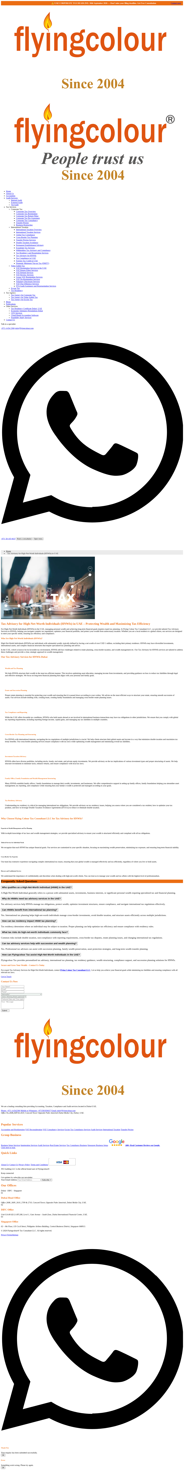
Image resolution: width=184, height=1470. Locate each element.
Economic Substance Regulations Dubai (27, 311)
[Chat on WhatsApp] (92, 1443)
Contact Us (10, 320)
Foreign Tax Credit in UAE (27, 261)
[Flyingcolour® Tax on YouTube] (21, 1117)
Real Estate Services (58, 1145)
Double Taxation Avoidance (27, 243)
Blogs (8, 302)
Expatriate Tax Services (25, 248)
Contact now (176, 3)
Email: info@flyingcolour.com (63, 1111)
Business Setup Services (10, 1145)
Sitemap (15, 1235)
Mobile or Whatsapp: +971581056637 (36, 1111)
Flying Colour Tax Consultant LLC (75, 970)
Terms (9, 1235)
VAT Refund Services (24, 273)
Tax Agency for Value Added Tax (24, 297)
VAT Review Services (25, 275)
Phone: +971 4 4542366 (10, 1111)
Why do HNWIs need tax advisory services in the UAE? (31, 898)
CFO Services (16, 313)
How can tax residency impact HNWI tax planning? (29, 921)
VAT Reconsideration (33, 1130)
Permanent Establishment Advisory (30, 245)
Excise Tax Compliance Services (77, 1130)
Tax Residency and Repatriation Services (32, 253)
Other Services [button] (12, 306)
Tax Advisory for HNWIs (26, 256)
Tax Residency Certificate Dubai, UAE (26, 308)
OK (3, 1455)
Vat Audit (15, 205)
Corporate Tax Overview (26, 211)
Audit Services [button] (12, 198)
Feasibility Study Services (21, 317)
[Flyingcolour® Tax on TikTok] (28, 1117)
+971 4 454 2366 (8, 328)
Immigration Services (29, 1145)
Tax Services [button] (11, 207)
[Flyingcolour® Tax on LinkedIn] (15, 1117)
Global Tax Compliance (25, 235)
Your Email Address (9, 1180)
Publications (11, 304)
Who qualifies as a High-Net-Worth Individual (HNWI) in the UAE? (37, 887)
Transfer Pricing (22, 223)
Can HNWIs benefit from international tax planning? (29, 910)
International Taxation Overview (29, 230)
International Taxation (111, 1130)
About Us (10, 193)
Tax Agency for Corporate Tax (23, 295)
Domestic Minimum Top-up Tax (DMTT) (32, 263)
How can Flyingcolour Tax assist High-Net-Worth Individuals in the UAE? (41, 954)
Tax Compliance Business (76, 1145)
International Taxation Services (28, 232)
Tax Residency (17, 291)
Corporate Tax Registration (26, 214)
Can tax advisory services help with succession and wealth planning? (39, 943)
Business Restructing (24, 225)
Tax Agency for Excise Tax (22, 299)
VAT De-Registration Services (28, 279)
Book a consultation (24, 539)
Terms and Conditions (39, 1165)
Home (8, 191)
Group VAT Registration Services (29, 277)
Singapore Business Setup (97, 1145)
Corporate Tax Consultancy (27, 220)
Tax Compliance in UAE (26, 258)
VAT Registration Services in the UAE (31, 268)
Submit (4, 1011)
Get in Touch (6, 977)
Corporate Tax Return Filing (27, 216)
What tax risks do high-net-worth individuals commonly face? (35, 932)
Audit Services (97, 1130)
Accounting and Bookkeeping (13, 1130)
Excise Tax (15, 288)
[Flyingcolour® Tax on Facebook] (3, 1117)
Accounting (10, 196)
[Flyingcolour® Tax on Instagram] (9, 1117)
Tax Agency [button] (11, 293)
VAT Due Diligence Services (27, 284)
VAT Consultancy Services (53, 1130)
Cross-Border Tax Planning (27, 237)
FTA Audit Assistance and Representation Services (36, 286)
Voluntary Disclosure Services (28, 282)
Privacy (4, 1235)
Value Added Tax (18, 266)
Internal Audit (16, 200)
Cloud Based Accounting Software (25, 315)
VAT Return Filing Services (27, 270)
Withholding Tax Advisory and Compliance (33, 250)
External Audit (17, 202)
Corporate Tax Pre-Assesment (28, 218)
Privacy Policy (24, 1165)
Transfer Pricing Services (26, 240)
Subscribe (46, 1180)
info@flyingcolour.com (24, 328)
